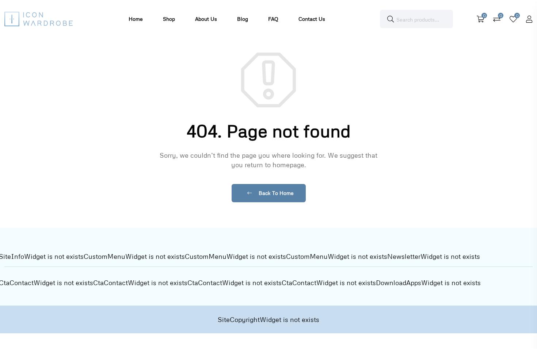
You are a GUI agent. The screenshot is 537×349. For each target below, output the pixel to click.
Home (136, 19)
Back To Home (275, 193)
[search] (390, 19)
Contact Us (311, 19)
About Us (206, 19)
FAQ (273, 19)
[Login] (529, 19)
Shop (169, 19)
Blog (242, 19)
